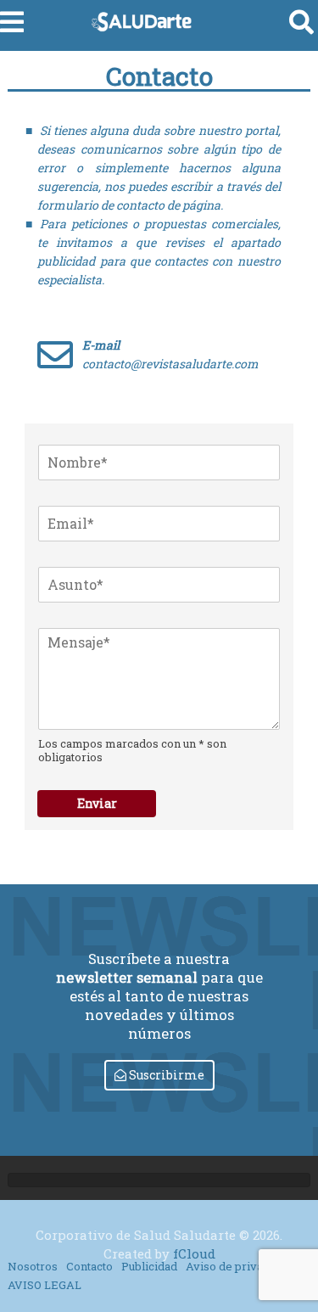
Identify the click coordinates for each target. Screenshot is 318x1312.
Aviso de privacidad (239, 1266)
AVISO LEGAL (44, 1284)
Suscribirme (165, 1075)
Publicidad (149, 1266)
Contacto (89, 1266)
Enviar (97, 803)
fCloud (194, 1253)
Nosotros (33, 1266)
